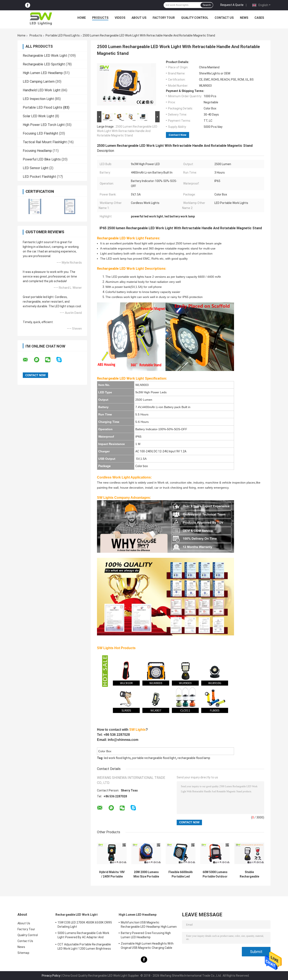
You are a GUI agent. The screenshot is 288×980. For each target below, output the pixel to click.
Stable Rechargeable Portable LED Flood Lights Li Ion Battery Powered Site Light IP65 (249, 874)
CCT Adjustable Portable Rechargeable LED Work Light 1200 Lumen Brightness (84, 946)
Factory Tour (164, 17)
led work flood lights (117, 758)
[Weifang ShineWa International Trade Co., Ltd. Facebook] (27, 5)
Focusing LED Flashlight (40, 133)
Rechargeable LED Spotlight (44, 64)
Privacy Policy (51, 975)
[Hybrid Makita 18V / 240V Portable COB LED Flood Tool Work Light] (112, 853)
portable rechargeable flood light (154, 758)
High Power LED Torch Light (44, 125)
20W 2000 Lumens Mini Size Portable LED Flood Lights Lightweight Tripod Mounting (146, 874)
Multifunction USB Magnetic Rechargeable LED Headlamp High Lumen (149, 924)
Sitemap (23, 952)
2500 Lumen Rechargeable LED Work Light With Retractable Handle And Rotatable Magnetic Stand (127, 131)
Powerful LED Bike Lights (42, 159)
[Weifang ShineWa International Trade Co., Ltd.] (41, 18)
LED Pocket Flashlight (39, 177)
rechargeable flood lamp (194, 758)
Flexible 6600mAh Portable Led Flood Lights (180, 874)
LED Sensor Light (35, 168)
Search (207, 5)
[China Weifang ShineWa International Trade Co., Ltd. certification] (34, 206)
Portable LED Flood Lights (63, 35)
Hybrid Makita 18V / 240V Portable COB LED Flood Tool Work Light (112, 874)
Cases (259, 17)
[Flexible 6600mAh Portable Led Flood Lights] (180, 853)
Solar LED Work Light (38, 116)
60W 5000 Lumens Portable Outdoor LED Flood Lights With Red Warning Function (215, 874)
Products (100, 17)
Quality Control (194, 17)
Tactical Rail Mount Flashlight (45, 142)
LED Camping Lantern (39, 82)
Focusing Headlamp (37, 151)
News (244, 17)
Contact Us (224, 17)
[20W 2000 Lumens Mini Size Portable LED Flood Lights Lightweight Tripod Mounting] (146, 853)
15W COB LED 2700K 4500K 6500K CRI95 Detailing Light (85, 924)
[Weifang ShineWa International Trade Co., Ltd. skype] (61, 360)
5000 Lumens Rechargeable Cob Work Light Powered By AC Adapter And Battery (83, 935)
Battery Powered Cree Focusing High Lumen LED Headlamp (146, 935)
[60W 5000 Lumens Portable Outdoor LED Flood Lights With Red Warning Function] (215, 853)
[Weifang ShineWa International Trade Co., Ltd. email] (28, 360)
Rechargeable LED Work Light (45, 56)
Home (81, 17)
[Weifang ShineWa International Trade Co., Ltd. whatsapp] (39, 360)
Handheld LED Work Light (42, 90)
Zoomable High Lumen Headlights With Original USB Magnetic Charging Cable (147, 945)
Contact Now (177, 134)
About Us (139, 17)
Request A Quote (232, 5)
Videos (120, 17)
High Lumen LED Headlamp (43, 73)
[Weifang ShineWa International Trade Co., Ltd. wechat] (50, 360)
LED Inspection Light (38, 99)
